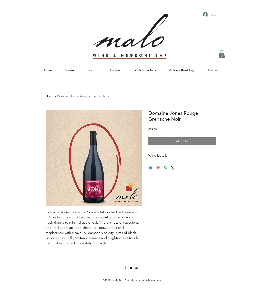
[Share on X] (172, 168)
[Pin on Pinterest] (158, 168)
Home (50, 96)
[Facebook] (125, 268)
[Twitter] (131, 268)
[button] (221, 54)
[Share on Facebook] (150, 168)
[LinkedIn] (137, 268)
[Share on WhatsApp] (165, 168)
